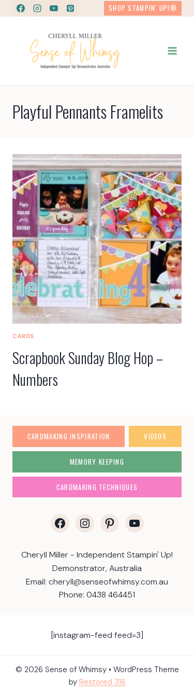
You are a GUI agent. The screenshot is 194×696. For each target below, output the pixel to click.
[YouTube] (54, 8)
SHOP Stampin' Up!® (143, 8)
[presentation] (97, 239)
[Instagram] (37, 8)
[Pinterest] (70, 8)
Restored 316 (102, 682)
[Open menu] (172, 51)
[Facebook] (20, 8)
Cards (23, 336)
